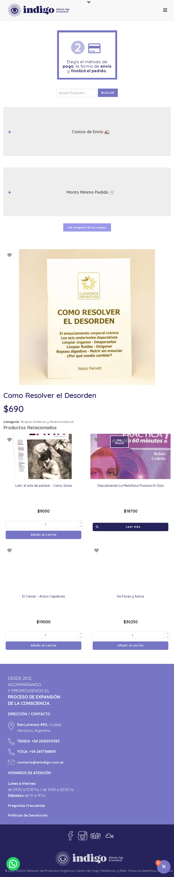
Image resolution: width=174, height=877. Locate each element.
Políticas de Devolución (28, 815)
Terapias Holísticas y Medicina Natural (46, 422)
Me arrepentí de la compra (87, 227)
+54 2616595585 (45, 741)
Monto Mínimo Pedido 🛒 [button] (91, 192)
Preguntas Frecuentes (26, 805)
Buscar (107, 92)
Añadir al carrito (44, 534)
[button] (13, 864)
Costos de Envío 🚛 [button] (90, 131)
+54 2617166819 (42, 751)
